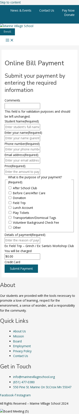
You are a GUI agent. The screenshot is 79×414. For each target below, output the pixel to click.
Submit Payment (21, 268)
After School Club (25, 188)
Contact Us (46, 10)
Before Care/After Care (29, 193)
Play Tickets (21, 213)
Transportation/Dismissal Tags (34, 218)
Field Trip (19, 203)
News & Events (21, 10)
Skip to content (10, 2)
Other (17, 227)
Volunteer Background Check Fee (36, 222)
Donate (69, 15)
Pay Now (68, 10)
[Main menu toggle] (9, 40)
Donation (19, 198)
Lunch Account (23, 208)
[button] (7, 31)
